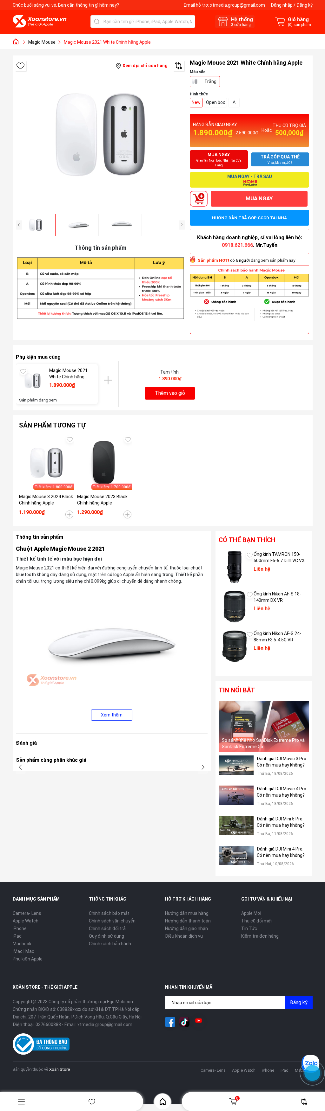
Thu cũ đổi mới (256, 920)
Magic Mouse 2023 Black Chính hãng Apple (102, 499)
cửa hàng (241, 24)
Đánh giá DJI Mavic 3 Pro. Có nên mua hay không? (282, 761)
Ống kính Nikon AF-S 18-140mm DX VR (277, 597)
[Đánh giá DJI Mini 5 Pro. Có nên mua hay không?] (236, 829)
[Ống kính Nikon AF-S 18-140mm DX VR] (234, 606)
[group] (100, 135)
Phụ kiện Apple (28, 958)
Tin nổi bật (237, 690)
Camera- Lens (27, 913)
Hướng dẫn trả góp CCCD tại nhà (249, 217)
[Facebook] (170, 1022)
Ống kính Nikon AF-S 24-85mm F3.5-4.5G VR (277, 636)
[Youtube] (199, 1022)
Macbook (22, 943)
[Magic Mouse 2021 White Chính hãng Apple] (32, 380)
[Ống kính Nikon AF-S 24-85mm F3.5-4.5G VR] (234, 646)
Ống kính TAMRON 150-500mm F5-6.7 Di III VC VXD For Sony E (281, 558)
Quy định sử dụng (106, 936)
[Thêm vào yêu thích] (20, 65)
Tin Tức (249, 928)
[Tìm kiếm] (96, 21)
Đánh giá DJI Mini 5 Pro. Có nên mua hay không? (281, 822)
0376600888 (48, 1024)
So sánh (304, 1101)
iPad (17, 936)
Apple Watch (25, 920)
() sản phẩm (299, 24)
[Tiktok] (184, 1022)
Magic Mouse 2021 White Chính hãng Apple (68, 374)
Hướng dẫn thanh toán (188, 920)
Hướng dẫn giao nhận (186, 928)
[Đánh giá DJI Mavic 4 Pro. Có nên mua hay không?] (236, 799)
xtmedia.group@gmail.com (237, 5)
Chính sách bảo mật (109, 913)
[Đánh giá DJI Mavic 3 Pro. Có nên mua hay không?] (236, 768)
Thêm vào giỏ (170, 393)
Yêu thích (92, 1101)
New (196, 102)
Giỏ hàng (237, 1098)
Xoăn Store (59, 1069)
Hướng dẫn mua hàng (187, 913)
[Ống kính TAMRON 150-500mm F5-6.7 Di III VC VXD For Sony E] (234, 567)
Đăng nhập (282, 5)
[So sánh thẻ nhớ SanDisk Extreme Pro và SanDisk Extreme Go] (264, 726)
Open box (215, 102)
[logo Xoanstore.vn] (40, 21)
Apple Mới (251, 913)
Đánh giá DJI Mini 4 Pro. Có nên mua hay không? (281, 852)
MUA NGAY (259, 198)
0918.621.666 (237, 245)
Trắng (210, 81)
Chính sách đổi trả (107, 928)
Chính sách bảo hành (110, 943)
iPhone (20, 928)
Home (162, 1101)
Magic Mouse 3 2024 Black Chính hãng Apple (46, 499)
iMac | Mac (23, 951)
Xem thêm (112, 714)
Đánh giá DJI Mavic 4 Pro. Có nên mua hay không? (282, 792)
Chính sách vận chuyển (112, 920)
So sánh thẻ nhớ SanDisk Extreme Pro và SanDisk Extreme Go (263, 743)
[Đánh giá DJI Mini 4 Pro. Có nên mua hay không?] (236, 859)
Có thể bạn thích (247, 540)
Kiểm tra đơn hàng (260, 936)
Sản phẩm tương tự (52, 425)
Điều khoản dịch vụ (184, 936)
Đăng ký (304, 5)
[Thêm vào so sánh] (178, 65)
